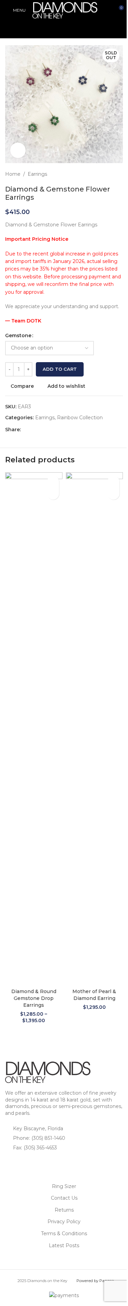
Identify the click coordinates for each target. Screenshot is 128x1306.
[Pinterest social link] (41, 429)
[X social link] (33, 429)
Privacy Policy (64, 1221)
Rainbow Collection (80, 417)
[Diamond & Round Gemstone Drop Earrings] (33, 728)
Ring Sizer (64, 1186)
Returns (64, 1210)
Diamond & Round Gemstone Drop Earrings (33, 998)
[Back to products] (110, 174)
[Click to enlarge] (18, 150)
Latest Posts (64, 1245)
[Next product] (119, 174)
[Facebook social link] (25, 429)
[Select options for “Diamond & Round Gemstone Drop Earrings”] (53, 494)
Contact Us (64, 1198)
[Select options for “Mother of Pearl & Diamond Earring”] (113, 494)
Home (12, 174)
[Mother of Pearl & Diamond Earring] (94, 728)
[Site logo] (64, 10)
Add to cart (60, 369)
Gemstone (18, 335)
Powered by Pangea (95, 1280)
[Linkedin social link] (49, 429)
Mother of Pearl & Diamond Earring (94, 994)
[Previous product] (102, 174)
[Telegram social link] (58, 429)
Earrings (37, 174)
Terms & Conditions (64, 1233)
